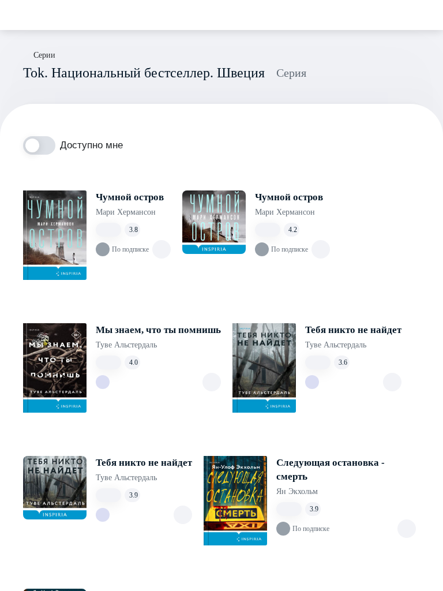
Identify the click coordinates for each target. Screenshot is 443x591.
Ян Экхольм (297, 491)
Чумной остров (130, 197)
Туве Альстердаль (126, 345)
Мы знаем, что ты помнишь (158, 329)
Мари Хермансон (126, 212)
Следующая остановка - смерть (330, 469)
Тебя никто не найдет (353, 329)
